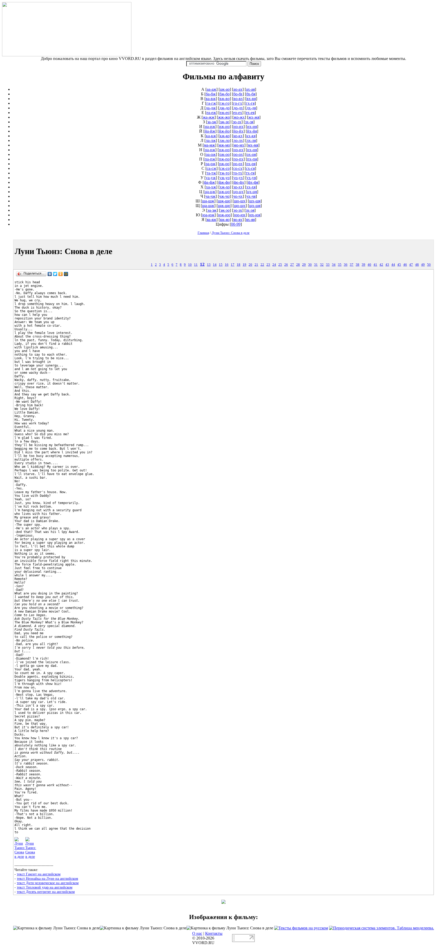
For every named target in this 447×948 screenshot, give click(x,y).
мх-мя (253, 145)
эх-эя (250, 210)
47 (411, 264)
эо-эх (237, 210)
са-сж (211, 168)
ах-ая (250, 89)
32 (322, 264)
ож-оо (224, 154)
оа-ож (211, 154)
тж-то (224, 173)
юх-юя (254, 215)
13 (209, 264)
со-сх (237, 168)
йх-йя (252, 131)
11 (196, 264)
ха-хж (211, 187)
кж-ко (225, 136)
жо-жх (239, 117)
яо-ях (237, 219)
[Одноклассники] (60, 274)
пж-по (224, 159)
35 (339, 264)
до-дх (238, 108)
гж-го (224, 103)
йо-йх (238, 131)
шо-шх (239, 201)
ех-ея (250, 112)
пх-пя (252, 159)
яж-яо (225, 219)
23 (268, 264)
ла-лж (211, 140)
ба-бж (211, 94)
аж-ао (225, 89)
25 (280, 264)
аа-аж (211, 89)
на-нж (210, 150)
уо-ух (238, 177)
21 (256, 264)
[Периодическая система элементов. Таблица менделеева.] (381, 928)
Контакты (213, 933)
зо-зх (237, 122)
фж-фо (224, 182)
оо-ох (238, 154)
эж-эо (225, 210)
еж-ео (224, 112)
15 (220, 264)
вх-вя (251, 98)
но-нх (238, 150)
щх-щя (254, 205)
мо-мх (239, 145)
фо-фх (239, 182)
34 (334, 264)
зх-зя (249, 122)
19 (244, 264)
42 (381, 264)
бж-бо (224, 94)
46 (405, 264)
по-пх (238, 159)
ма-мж (209, 145)
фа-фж (209, 182)
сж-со (225, 168)
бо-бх (238, 94)
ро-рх (238, 164)
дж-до (224, 108)
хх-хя (251, 187)
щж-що (224, 205)
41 (375, 264)
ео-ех (237, 112)
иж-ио (224, 126)
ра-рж (210, 164)
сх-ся (250, 168)
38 (357, 264)
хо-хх (238, 187)
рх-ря (251, 164)
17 (232, 264)
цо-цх (238, 191)
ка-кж (211, 136)
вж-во (224, 98)
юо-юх (239, 215)
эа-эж (212, 210)
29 (304, 264)
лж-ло (224, 140)
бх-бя (250, 94)
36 (345, 264)
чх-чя (251, 196)
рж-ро (224, 164)
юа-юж (208, 215)
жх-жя (253, 117)
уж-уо (224, 177)
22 (262, 264)
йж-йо (224, 131)
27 (292, 264)
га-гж (211, 103)
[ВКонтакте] (50, 274)
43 (387, 264)
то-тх (237, 173)
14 (215, 264)
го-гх (237, 103)
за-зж (211, 122)
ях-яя (250, 219)
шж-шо (224, 201)
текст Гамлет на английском (39, 874)
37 (351, 264)
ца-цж (210, 191)
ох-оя (251, 154)
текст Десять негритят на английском (46, 892)
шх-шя (254, 201)
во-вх (238, 98)
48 (417, 264)
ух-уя (251, 177)
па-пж (210, 159)
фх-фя (253, 182)
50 (429, 264)
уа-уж (211, 177)
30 (310, 264)
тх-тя (250, 173)
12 (202, 264)
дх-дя (251, 108)
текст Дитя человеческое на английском (48, 883)
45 (399, 264)
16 (226, 264)
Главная (203, 233)
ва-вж (211, 98)
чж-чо (224, 196)
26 (286, 264)
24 (274, 264)
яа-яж (211, 219)
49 (423, 264)
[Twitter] (55, 274)
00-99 (236, 224)
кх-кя (251, 136)
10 (190, 264)
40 (369, 264)
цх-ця (252, 191)
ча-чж (210, 196)
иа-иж (210, 126)
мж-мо (224, 145)
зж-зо (224, 122)
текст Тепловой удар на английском (44, 887)
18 (238, 264)
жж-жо (224, 117)
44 (393, 264)
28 (298, 264)
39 (363, 264)
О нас (197, 933)
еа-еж (211, 112)
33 (328, 264)
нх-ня (252, 150)
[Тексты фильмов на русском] (301, 928)
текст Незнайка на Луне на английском (47, 878)
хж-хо (225, 187)
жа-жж (208, 117)
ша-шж (208, 201)
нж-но (224, 150)
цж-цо (224, 191)
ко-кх (238, 136)
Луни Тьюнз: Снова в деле (231, 233)
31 (316, 264)
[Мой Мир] (66, 274)
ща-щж (208, 205)
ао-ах (237, 89)
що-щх (239, 205)
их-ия (252, 126)
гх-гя (250, 103)
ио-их (238, 126)
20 (250, 264)
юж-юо (224, 215)
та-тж (211, 173)
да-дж (211, 108)
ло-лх (238, 140)
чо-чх (238, 196)
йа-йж (210, 131)
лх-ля (251, 140)
